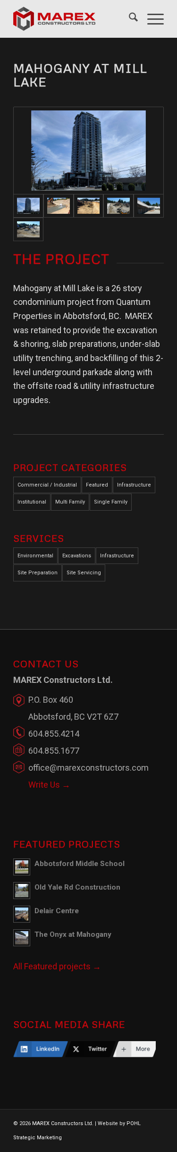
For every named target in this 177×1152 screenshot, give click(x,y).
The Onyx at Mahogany (72, 934)
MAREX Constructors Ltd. (62, 1123)
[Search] (128, 19)
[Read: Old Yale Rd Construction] (21, 890)
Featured (97, 485)
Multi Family (70, 502)
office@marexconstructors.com (88, 768)
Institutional (31, 502)
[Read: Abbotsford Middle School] (21, 866)
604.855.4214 (53, 734)
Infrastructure (134, 485)
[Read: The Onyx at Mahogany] (21, 937)
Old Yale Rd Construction (77, 887)
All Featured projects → (57, 966)
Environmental (35, 556)
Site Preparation (37, 573)
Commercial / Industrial (47, 485)
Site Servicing (84, 573)
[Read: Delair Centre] (21, 914)
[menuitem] (128, 19)
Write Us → (49, 785)
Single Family (110, 502)
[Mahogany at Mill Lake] (88, 150)
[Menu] (151, 19)
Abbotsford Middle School (79, 863)
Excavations (76, 556)
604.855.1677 (53, 751)
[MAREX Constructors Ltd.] (73, 19)
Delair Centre (56, 911)
